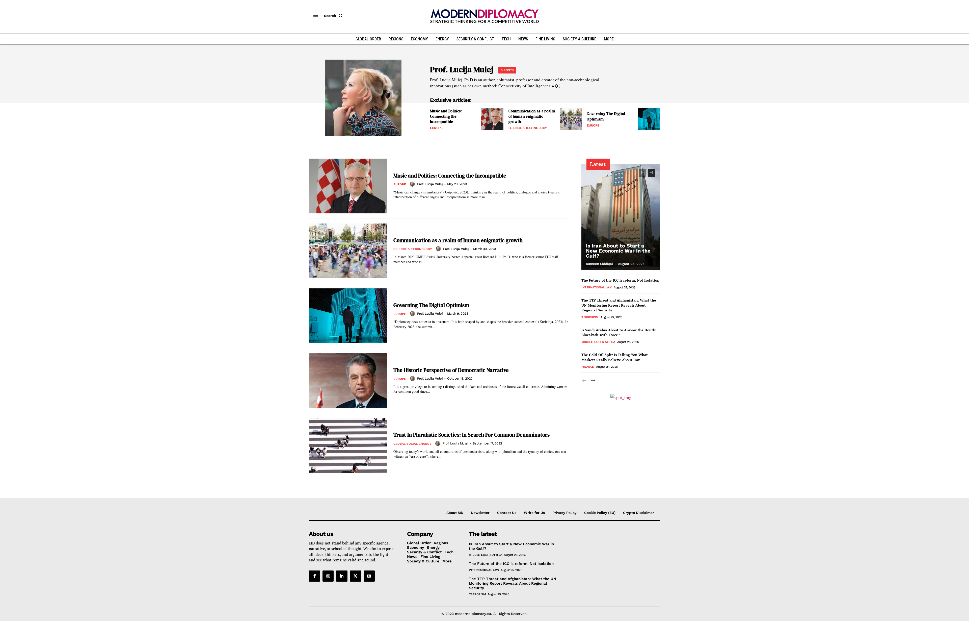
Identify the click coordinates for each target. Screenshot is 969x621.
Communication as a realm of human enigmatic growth (531, 116)
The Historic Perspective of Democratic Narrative (451, 370)
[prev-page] (642, 173)
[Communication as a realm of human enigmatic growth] (571, 119)
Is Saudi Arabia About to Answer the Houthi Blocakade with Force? (619, 332)
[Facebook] (314, 576)
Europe (436, 128)
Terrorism (590, 317)
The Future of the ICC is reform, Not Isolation (620, 280)
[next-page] (651, 173)
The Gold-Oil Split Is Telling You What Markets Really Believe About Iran (614, 357)
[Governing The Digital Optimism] (649, 119)
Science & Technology (527, 128)
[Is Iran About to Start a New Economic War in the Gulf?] (620, 217)
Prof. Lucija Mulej (430, 184)
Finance (587, 366)
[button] (334, 15)
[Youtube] (369, 576)
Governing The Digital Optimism (431, 305)
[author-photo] (413, 184)
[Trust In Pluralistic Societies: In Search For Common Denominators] (348, 445)
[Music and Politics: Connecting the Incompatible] (492, 119)
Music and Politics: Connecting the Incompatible (446, 116)
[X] (355, 576)
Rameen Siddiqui (599, 264)
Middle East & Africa (598, 342)
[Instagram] (328, 576)
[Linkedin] (341, 576)
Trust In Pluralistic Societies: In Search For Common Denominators (471, 434)
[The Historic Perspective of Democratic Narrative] (348, 380)
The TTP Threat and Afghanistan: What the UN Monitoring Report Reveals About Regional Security (618, 305)
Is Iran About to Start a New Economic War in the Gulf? (618, 251)
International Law (596, 287)
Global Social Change (412, 443)
